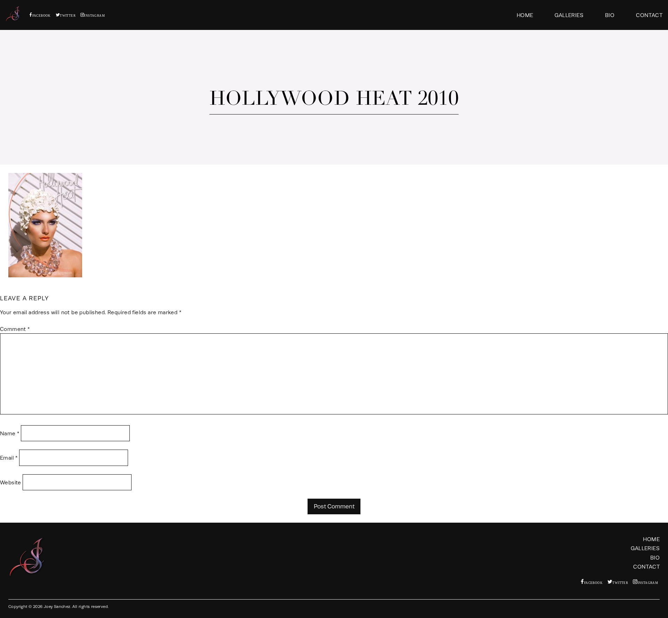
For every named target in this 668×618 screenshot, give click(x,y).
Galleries (569, 15)
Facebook (41, 15)
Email (9, 457)
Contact (649, 15)
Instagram (94, 15)
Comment (15, 329)
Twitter (67, 15)
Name (9, 433)
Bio (609, 15)
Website (10, 482)
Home (525, 15)
